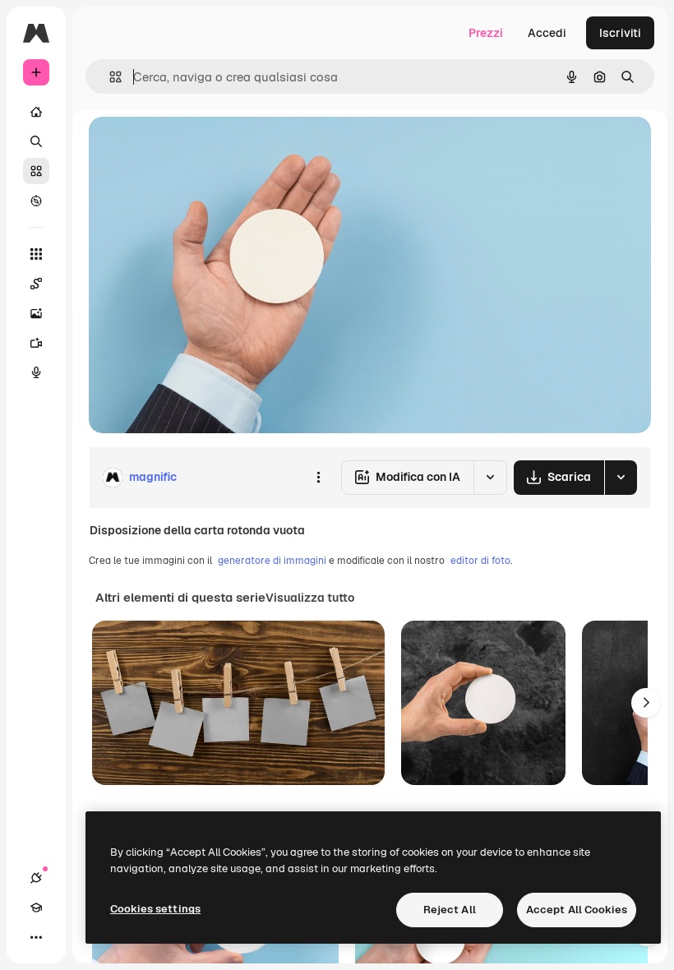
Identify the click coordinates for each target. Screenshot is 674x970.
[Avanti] (646, 703)
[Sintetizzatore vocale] (36, 372)
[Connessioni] (36, 878)
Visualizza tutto (309, 597)
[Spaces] (36, 283)
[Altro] (36, 937)
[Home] (36, 112)
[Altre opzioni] (318, 477)
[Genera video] (36, 343)
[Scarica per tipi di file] (620, 477)
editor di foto (480, 560)
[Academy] (36, 907)
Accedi (547, 32)
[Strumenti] (36, 254)
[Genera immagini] (36, 313)
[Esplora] (36, 200)
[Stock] (36, 171)
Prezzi (486, 32)
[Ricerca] (36, 141)
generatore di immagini (272, 560)
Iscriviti (620, 32)
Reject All (449, 910)
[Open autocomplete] (109, 77)
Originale (197, 147)
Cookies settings (155, 909)
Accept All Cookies (576, 910)
